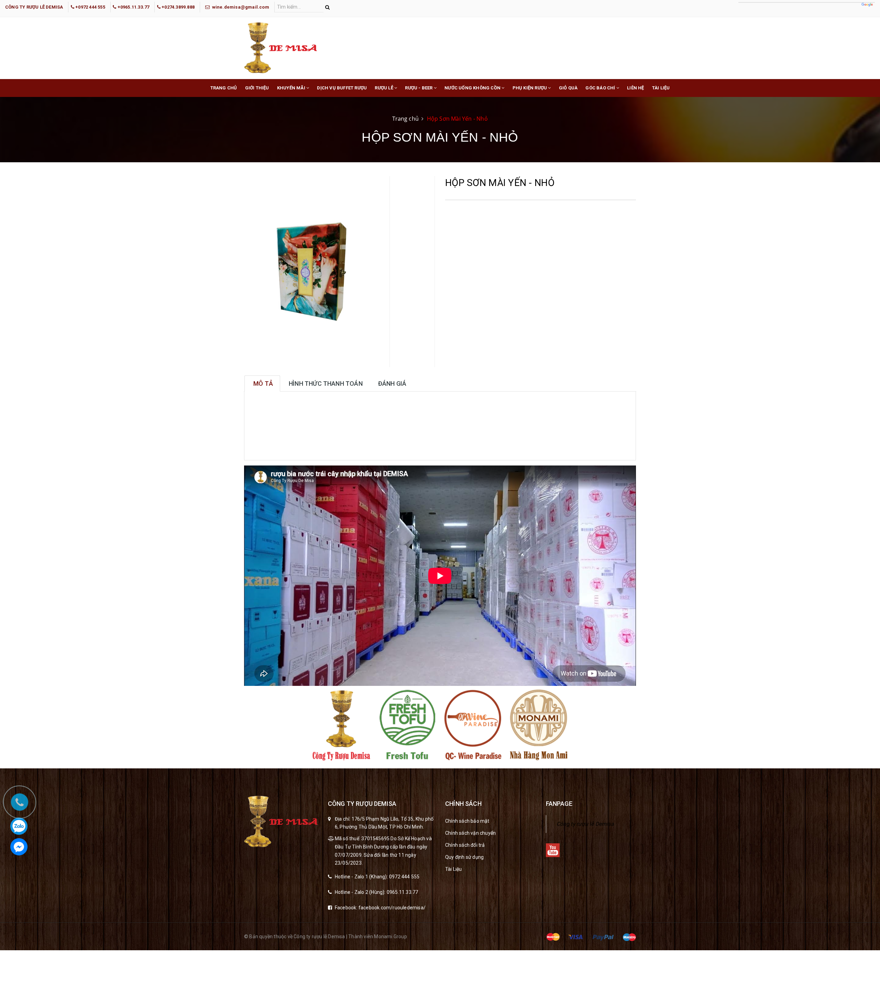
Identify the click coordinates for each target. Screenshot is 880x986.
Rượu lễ (384, 87)
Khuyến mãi (291, 87)
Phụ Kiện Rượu (530, 87)
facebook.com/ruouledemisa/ (392, 907)
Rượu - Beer (419, 87)
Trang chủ (223, 87)
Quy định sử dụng (464, 857)
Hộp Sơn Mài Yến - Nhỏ (457, 118)
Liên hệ (635, 87)
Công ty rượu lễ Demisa (585, 824)
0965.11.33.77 (402, 892)
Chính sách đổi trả (465, 845)
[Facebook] (19, 846)
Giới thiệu (257, 87)
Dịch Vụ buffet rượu (342, 87)
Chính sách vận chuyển (470, 833)
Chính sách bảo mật (467, 821)
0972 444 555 (404, 876)
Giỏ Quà (568, 87)
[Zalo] (19, 826)
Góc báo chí (600, 87)
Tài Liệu (453, 869)
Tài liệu (661, 87)
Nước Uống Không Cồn (473, 87)
